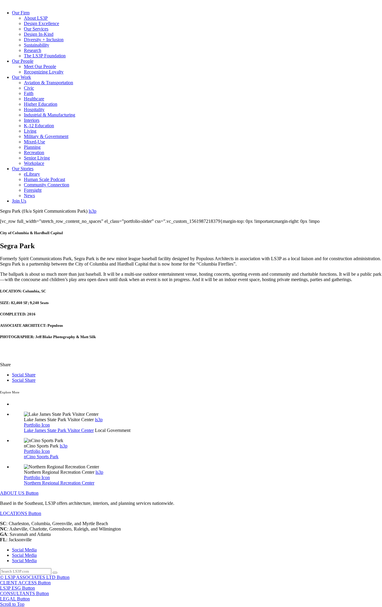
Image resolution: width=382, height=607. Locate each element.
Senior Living (37, 157)
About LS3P (36, 18)
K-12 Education (39, 125)
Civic (29, 88)
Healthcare (34, 98)
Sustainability (36, 44)
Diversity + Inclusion (44, 39)
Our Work (21, 77)
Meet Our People (40, 66)
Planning (32, 147)
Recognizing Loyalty (44, 71)
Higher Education (40, 104)
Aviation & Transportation (48, 82)
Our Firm (21, 12)
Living (30, 131)
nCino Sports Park (41, 456)
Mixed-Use (34, 141)
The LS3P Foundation (45, 55)
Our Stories (22, 168)
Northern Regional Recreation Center (59, 482)
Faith (28, 93)
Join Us (19, 200)
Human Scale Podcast (44, 179)
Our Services (36, 28)
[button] (19, 493)
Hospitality (34, 109)
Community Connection (46, 184)
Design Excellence (41, 23)
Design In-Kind (38, 34)
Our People (22, 61)
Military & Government (46, 136)
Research (32, 50)
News (29, 195)
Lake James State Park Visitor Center (59, 430)
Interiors (31, 120)
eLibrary (32, 174)
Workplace (34, 163)
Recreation (34, 152)
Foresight (32, 190)
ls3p (92, 211)
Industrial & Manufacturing (49, 114)
